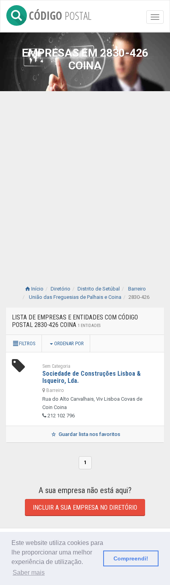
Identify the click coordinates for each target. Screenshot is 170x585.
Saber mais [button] (29, 572)
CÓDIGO (60, 14)
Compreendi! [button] (130, 558)
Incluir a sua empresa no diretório (85, 507)
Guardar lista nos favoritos (88, 434)
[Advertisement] (85, 180)
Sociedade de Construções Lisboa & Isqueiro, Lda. (91, 377)
